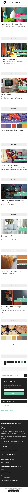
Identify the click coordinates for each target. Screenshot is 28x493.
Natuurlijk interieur (22, 192)
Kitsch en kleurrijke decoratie (11, 24)
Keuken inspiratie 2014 (9, 95)
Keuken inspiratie (22, 86)
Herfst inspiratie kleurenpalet (11, 271)
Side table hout (6, 236)
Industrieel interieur (22, 298)
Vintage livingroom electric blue (12, 201)
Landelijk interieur (22, 229)
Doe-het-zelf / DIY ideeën (7, 413)
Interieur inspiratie (5, 405)
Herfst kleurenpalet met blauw (12, 130)
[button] (26, 2)
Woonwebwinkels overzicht (7, 410)
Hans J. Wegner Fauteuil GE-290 (12, 165)
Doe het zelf (23, 16)
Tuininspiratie (4, 408)
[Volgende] (5, 364)
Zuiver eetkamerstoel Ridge (11, 307)
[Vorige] (5, 362)
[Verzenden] (25, 375)
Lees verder (14, 38)
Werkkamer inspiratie (21, 53)
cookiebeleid (18, 489)
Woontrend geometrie (9, 59)
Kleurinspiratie (23, 88)
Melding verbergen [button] (13, 491)
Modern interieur (22, 157)
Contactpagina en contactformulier (9, 480)
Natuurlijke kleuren (8, 342)
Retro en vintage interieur (20, 18)
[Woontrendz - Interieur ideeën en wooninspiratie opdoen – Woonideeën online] (13, 2)
